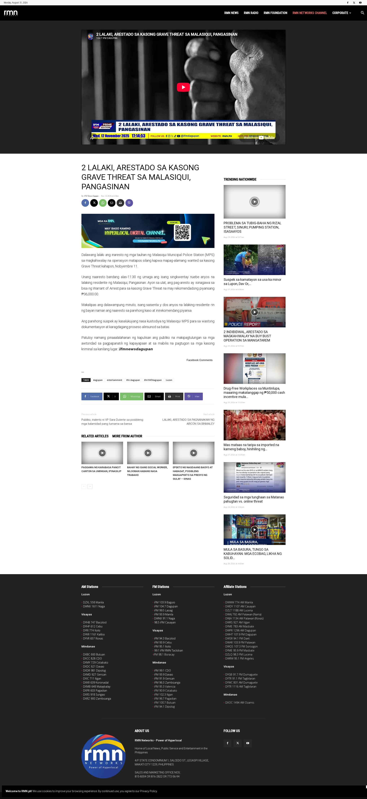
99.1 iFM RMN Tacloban (168, 650)
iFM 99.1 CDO (162, 670)
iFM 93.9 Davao (163, 674)
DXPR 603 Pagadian (95, 690)
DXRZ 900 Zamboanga (97, 698)
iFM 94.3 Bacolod (164, 638)
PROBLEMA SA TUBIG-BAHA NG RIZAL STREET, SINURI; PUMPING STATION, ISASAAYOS (252, 227)
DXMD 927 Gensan (94, 674)
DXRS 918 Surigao (94, 694)
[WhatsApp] (103, 203)
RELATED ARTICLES (95, 436)
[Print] (120, 203)
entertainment (114, 380)
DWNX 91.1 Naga (164, 618)
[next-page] (90, 486)
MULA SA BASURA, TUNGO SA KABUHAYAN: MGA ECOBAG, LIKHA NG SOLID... (253, 553)
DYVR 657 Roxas (93, 638)
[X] (354, 2)
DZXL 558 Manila (93, 602)
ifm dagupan (133, 380)
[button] (362, 13)
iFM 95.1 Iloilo (162, 646)
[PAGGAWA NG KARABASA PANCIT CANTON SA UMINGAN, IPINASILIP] (102, 453)
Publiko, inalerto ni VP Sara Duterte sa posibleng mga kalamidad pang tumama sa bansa (112, 421)
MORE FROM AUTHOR (127, 436)
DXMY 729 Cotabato (95, 662)
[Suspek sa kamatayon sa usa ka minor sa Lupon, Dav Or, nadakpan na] (255, 260)
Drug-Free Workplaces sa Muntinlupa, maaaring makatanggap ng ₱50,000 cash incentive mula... (254, 392)
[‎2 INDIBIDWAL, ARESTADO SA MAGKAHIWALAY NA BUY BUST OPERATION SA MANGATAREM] (255, 312)
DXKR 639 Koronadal (96, 682)
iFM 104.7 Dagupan (166, 606)
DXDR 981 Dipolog (94, 670)
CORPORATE (340, 13)
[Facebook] (348, 2)
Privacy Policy (148, 791)
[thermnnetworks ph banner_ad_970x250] (147, 231)
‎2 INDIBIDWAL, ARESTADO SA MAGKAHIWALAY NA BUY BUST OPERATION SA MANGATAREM (247, 336)
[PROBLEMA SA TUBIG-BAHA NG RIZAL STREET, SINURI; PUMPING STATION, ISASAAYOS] (255, 202)
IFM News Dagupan (91, 196)
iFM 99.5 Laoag (163, 610)
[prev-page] (83, 486)
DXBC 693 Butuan (94, 654)
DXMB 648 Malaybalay (96, 686)
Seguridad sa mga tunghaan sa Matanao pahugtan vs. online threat (254, 499)
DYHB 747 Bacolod (94, 622)
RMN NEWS (231, 13)
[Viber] (129, 203)
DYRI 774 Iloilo (91, 630)
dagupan (98, 380)
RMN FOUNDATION (275, 13)
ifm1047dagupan (153, 380)
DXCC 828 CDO (92, 658)
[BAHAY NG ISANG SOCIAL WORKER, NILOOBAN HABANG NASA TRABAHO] (148, 453)
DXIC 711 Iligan (92, 678)
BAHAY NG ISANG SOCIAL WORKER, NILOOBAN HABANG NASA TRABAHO (147, 471)
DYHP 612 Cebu (92, 626)
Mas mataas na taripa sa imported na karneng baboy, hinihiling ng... (251, 447)
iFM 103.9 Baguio (164, 602)
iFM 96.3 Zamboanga (167, 682)
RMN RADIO (251, 13)
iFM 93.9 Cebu (163, 642)
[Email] (111, 203)
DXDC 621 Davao (93, 666)
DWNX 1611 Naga (94, 606)
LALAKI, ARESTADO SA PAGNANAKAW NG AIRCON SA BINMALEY (188, 421)
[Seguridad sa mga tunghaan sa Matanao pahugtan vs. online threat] (255, 477)
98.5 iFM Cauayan (165, 622)
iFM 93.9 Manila (163, 614)
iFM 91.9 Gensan (164, 678)
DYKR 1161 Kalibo (94, 634)
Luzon (169, 380)
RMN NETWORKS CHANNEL (310, 13)
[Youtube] (360, 2)
